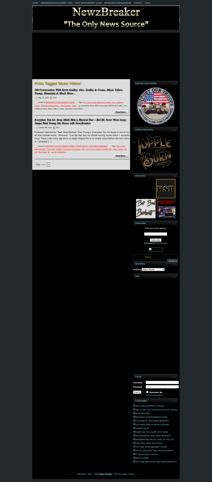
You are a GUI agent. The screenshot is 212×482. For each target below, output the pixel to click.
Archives (137, 269)
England (59, 149)
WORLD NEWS (142, 458)
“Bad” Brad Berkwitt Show (88, 3)
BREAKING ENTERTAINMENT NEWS (60, 102)
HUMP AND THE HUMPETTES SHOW (151, 432)
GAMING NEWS (142, 428)
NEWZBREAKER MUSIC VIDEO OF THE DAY (154, 439)
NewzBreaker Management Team (56, 3)
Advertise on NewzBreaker (117, 3)
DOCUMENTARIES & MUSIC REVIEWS (152, 424)
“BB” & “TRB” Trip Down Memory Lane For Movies (156, 409)
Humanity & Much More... (50, 106)
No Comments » (60, 152)
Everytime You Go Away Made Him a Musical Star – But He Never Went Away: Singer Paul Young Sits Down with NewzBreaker (81, 121)
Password (137, 386)
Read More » (121, 111)
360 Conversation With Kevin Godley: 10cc (99, 102)
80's (118, 146)
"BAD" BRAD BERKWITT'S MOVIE (149, 406)
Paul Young (42, 152)
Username (137, 382)
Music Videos (66, 106)
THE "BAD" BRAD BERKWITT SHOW (151, 446)
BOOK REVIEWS (142, 413)
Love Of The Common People (97, 149)
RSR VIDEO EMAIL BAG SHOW (148, 443)
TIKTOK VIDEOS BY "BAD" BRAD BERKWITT (154, 450)
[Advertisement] (106, 56)
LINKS (147, 3)
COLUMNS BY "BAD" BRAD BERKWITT (152, 420)
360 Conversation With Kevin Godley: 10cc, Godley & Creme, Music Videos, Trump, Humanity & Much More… (79, 91)
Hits (83, 149)
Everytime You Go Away (72, 149)
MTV (110, 149)
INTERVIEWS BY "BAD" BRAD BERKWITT (91, 146)
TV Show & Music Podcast (146, 454)
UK (48, 152)
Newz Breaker (161, 243)
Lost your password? (154, 395)
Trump (74, 106)
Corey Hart (50, 149)
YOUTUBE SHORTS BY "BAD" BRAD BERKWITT (156, 461)
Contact (138, 3)
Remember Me (155, 392)
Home (35, 3)
